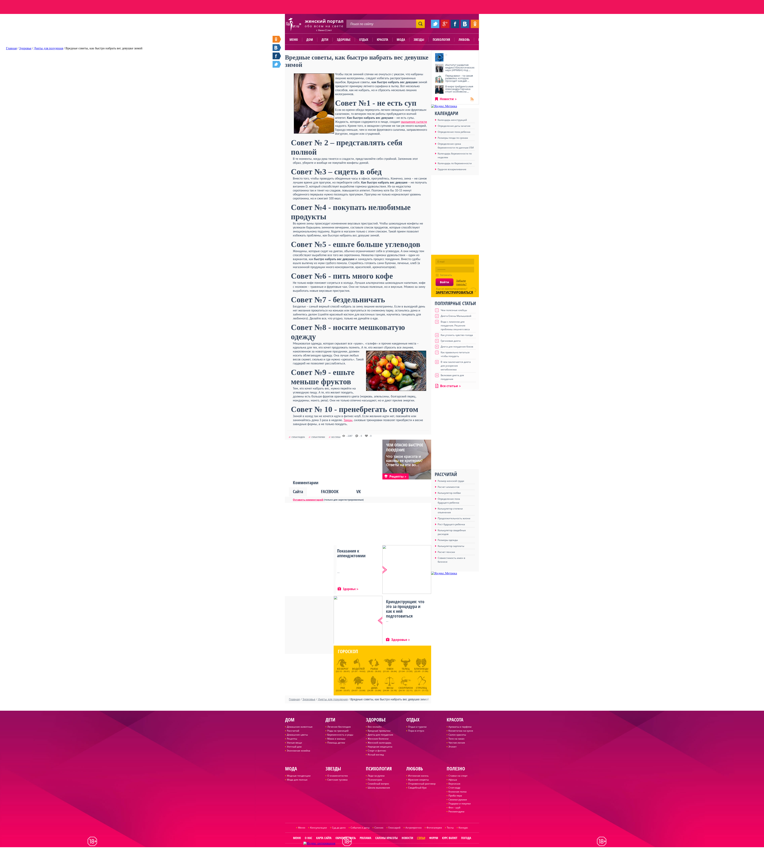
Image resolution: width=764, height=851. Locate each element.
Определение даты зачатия (454, 126)
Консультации (318, 827)
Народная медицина (380, 746)
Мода (401, 39)
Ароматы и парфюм (460, 726)
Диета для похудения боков (457, 346)
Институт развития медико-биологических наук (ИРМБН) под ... (460, 67)
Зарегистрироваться (454, 292)
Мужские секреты (418, 779)
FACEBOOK (329, 491)
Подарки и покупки (459, 803)
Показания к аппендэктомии (351, 553)
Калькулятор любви (449, 493)
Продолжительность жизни (454, 518)
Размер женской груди (451, 481)
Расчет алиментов (448, 487)
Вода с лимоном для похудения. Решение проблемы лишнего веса (455, 325)
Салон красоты (457, 734)
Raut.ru (369, 849)
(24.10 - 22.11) (406, 688)
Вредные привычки (379, 730)
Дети (325, 39)
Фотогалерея (434, 827)
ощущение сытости (414, 122)
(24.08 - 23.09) (374, 688)
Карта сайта (323, 838)
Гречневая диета (451, 341)
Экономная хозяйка (298, 750)
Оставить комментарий (308, 499)
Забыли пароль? (461, 282)
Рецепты (292, 738)
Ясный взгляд (376, 754)
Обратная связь (345, 838)
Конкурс (463, 827)
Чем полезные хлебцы (454, 310)
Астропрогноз (413, 827)
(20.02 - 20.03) (374, 670)
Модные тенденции (299, 775)
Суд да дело (339, 827)
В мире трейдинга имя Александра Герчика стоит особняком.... (459, 89)
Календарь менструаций (452, 120)
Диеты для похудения (380, 734)
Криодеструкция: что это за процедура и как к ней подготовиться (405, 608)
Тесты (450, 827)
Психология (441, 39)
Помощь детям (336, 742)
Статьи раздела (298, 437)
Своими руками (457, 799)
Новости (447, 99)
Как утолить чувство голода (457, 335)
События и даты (360, 827)
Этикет (452, 746)
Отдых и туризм (417, 726)
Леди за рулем (376, 775)
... (446, 54)
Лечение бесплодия (339, 726)
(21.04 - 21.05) (405, 670)
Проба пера (455, 795)
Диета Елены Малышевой (456, 316)
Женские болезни (378, 738)
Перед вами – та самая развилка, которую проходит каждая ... (459, 78)
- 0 (360, 435)
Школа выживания (379, 787)
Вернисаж (454, 783)
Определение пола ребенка (454, 132)
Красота (382, 39)
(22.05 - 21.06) (421, 670)
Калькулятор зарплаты (451, 546)
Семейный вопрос (378, 783)
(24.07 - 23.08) (358, 688)
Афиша (452, 779)
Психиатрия (375, 779)
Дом (309, 39)
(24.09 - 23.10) (390, 688)
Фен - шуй (454, 807)
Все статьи (335, 437)
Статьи (421, 838)
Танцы (348, 420)
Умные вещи (294, 742)
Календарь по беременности (455, 163)
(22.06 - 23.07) (343, 688)
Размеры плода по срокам (453, 138)
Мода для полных (297, 779)
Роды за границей (338, 730)
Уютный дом (294, 746)
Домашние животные (300, 726)
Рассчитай (293, 730)
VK (358, 491)
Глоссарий (394, 827)
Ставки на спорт (458, 775)
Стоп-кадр (454, 787)
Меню (293, 39)
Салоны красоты (386, 838)
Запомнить (446, 275)
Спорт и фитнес (377, 750)
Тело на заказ (456, 738)
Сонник (378, 827)
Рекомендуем (456, 811)
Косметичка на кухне (460, 730)
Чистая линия (456, 742)
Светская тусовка (337, 779)
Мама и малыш (336, 738)
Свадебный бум (417, 787)
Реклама (365, 838)
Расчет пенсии (446, 552)
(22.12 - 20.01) (343, 670)
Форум (433, 838)
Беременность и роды (340, 734)
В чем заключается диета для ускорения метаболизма (456, 365)
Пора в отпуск (416, 730)
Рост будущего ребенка (451, 524)
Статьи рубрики (318, 437)
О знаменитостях (337, 775)
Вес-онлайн (375, 726)
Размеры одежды (448, 540)
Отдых (363, 39)
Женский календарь (379, 742)
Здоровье (344, 39)
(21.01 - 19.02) (358, 670)
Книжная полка (457, 791)
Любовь (464, 39)
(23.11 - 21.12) (421, 688)
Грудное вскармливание (452, 169)
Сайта (298, 491)
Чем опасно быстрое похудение (404, 447)
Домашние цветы (297, 734)
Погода (466, 838)
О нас (308, 838)
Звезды (419, 39)
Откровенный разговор (422, 783)
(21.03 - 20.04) (390, 670)
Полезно (484, 39)
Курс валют (449, 838)
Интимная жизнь (418, 775)
